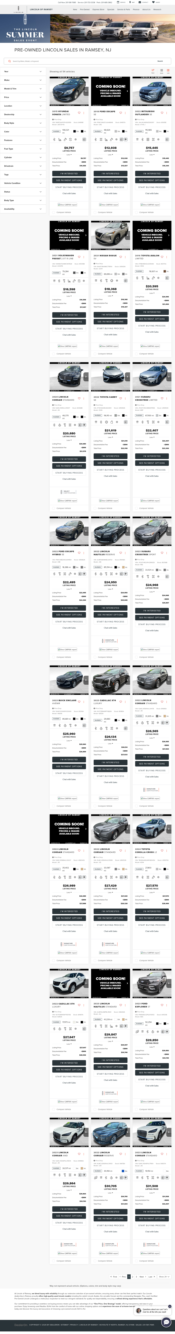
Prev (123, 1276)
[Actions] (83, 113)
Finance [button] (136, 9)
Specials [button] (110, 9)
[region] (69, 163)
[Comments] (84, 139)
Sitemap (65, 1325)
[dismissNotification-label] (169, 1306)
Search (160, 61)
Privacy (74, 1325)
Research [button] (157, 9)
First (114, 1276)
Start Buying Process (69, 187)
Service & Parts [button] (123, 9)
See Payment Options (69, 180)
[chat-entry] (166, 1322)
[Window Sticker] (125, 139)
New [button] (75, 9)
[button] (86, 91)
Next (142, 1276)
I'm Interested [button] (69, 173)
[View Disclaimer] (76, 139)
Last (151, 1276)
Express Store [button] (98, 9)
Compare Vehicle (64, 212)
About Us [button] (146, 9)
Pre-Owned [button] (85, 9)
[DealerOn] (21, 1324)
